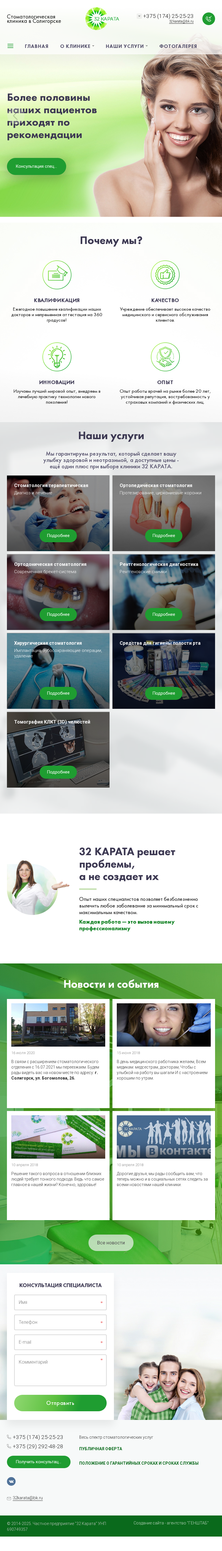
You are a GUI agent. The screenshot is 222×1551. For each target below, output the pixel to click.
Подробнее (58, 535)
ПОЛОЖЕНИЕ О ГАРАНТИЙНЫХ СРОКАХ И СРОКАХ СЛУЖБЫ (139, 1463)
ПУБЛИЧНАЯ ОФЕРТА (100, 1448)
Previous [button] (16, 115)
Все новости (111, 1243)
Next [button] (206, 115)
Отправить (60, 1403)
